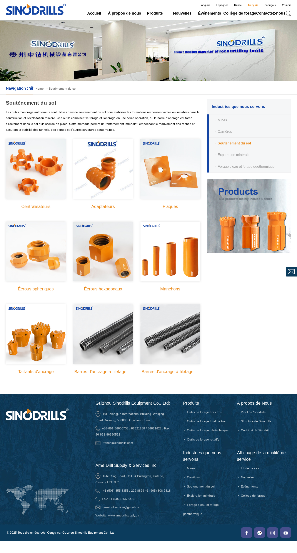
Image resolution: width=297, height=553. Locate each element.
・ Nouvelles (245, 477)
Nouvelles (182, 13)
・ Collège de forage (251, 495)
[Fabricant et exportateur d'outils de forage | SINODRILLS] (36, 9)
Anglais (205, 5)
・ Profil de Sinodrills (251, 412)
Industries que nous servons (202, 456)
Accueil (94, 13)
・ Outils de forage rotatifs (201, 439)
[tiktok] (259, 532)
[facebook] (246, 532)
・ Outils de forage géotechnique (206, 430)
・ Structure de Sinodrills (254, 421)
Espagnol (222, 5)
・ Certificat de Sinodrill (253, 430)
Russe (238, 5)
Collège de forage (239, 13)
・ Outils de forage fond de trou (205, 421)
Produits (155, 13)
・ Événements (247, 486)
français (253, 5)
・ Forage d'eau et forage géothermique (244, 166)
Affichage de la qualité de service (261, 456)
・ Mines (220, 120)
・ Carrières (222, 132)
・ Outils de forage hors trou (202, 412)
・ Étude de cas (248, 468)
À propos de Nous (254, 403)
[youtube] (285, 532)
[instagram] (272, 532)
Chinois (286, 5)
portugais (270, 5)
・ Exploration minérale (231, 155)
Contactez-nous (270, 13)
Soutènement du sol (62, 88)
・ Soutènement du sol (232, 143)
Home (39, 88)
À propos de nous (124, 13)
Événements (209, 13)
